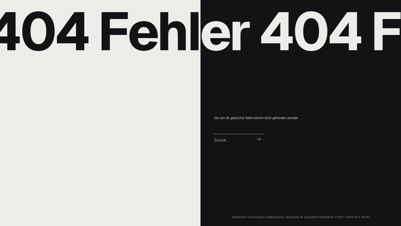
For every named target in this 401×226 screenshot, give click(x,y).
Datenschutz (275, 217)
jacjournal (292, 217)
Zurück (220, 140)
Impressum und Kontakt (248, 217)
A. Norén (364, 217)
